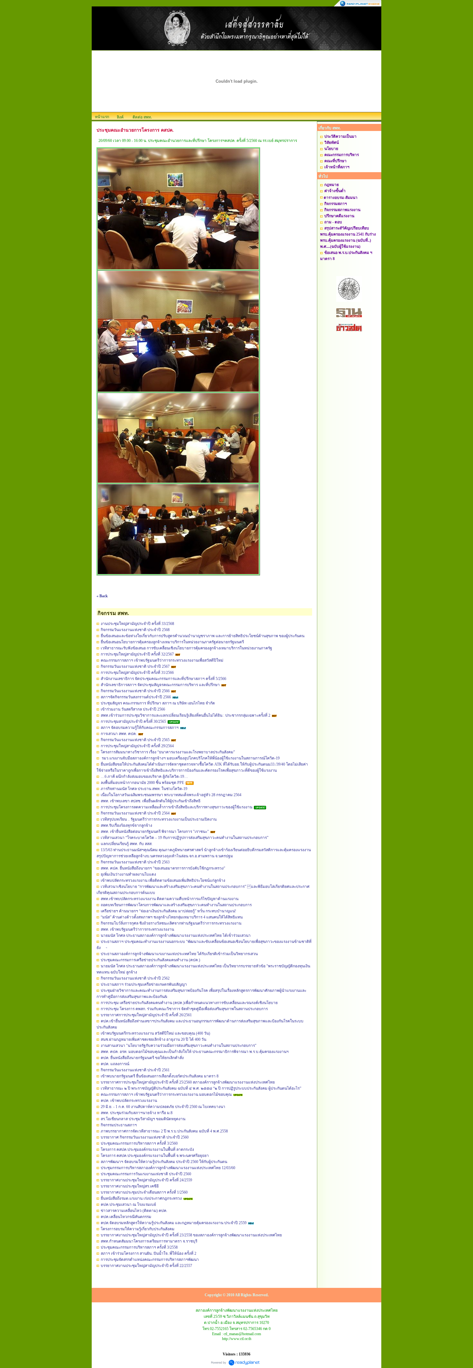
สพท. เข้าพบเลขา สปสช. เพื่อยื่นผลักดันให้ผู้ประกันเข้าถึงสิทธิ (150, 801)
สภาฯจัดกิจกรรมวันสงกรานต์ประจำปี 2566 (136, 697)
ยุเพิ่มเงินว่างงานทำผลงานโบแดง (128, 874)
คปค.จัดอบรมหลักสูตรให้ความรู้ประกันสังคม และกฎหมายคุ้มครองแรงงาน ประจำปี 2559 (173, 1223)
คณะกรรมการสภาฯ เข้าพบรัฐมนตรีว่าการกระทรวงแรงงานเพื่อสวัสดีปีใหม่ (162, 660)
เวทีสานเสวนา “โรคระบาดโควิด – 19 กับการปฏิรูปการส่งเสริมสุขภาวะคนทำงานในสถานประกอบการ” (184, 837)
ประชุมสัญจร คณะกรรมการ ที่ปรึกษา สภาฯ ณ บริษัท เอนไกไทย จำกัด (158, 703)
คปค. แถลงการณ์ (115, 1064)
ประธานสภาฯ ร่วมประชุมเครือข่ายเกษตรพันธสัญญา (144, 984)
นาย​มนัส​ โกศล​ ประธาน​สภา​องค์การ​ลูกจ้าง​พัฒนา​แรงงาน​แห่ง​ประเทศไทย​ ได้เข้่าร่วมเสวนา (176, 935)
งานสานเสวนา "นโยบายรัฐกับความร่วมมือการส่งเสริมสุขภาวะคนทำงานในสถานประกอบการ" (178, 1045)
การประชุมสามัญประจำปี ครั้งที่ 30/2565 (133, 721)
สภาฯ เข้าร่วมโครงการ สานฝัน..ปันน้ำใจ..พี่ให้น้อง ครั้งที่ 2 (148, 1253)
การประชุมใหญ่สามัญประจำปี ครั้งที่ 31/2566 (137, 672)
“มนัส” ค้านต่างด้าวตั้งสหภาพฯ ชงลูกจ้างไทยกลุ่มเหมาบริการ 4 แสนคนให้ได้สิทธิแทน (172, 917)
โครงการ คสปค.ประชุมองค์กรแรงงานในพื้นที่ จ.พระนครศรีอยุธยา (155, 1155)
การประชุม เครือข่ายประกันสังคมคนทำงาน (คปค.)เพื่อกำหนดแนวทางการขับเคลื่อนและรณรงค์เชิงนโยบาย (189, 1002)
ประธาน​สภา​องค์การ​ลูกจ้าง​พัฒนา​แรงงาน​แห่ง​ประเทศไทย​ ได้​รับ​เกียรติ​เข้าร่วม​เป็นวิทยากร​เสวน (179, 954)
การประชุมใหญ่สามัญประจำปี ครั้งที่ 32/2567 (137, 654)
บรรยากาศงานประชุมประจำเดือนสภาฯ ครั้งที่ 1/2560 (144, 1192)
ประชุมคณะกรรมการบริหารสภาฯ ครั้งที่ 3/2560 (139, 1143)
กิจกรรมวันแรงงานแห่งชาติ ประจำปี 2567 (135, 666)
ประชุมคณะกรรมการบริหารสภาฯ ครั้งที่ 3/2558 (139, 1247)
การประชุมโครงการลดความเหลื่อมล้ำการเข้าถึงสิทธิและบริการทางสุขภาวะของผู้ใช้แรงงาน (176, 807)
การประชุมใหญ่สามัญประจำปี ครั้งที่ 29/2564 (137, 746)
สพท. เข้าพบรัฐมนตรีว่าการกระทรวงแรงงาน (137, 929)
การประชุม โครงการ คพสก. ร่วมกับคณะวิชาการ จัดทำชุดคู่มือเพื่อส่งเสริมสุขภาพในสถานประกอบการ (184, 1009)
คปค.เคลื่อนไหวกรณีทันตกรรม (126, 1216)
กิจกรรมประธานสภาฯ (119, 1125)
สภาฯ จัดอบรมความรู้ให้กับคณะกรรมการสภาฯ (140, 727)
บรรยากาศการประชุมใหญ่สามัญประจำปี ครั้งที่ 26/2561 (146, 1015)
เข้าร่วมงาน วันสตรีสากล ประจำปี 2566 (133, 709)
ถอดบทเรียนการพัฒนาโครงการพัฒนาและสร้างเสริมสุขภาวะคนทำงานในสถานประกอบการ (176, 905)
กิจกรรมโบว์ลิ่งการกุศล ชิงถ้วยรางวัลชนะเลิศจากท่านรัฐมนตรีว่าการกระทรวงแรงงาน (171, 923)
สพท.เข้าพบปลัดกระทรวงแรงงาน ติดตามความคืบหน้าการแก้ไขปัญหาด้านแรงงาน (169, 899)
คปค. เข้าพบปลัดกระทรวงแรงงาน (129, 1100)
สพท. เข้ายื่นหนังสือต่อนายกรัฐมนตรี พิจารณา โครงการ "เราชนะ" (155, 831)
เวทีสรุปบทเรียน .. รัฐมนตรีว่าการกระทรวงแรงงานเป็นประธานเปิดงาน (159, 819)
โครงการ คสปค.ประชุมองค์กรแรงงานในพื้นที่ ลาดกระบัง (147, 1149)
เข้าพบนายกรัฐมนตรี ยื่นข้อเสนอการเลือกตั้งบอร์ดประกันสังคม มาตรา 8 (159, 1076)
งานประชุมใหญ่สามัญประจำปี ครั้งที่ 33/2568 (137, 623)
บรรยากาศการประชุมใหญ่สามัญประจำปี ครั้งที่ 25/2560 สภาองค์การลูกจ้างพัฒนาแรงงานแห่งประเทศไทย (188, 1082)
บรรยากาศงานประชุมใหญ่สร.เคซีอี (130, 1186)
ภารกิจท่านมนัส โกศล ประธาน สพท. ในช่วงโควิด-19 (144, 788)
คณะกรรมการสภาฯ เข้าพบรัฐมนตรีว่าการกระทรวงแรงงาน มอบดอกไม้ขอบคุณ (166, 1094)
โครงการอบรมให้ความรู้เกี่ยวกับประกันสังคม (137, 1229)
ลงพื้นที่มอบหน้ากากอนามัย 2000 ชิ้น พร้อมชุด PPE (142, 782)
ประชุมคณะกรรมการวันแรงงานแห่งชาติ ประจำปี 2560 (146, 1174)
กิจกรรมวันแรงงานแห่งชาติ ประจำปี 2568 (135, 630)
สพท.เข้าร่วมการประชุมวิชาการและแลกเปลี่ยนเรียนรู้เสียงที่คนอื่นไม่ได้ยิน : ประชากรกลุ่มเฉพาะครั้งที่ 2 (185, 715)
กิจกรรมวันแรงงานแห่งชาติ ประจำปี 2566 (135, 691)
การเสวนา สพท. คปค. (119, 733)
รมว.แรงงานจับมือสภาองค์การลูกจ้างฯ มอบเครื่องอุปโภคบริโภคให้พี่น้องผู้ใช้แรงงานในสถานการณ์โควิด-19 (190, 758)
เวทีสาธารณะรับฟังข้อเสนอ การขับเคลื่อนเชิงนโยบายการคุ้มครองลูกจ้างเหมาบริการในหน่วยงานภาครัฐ (186, 648)
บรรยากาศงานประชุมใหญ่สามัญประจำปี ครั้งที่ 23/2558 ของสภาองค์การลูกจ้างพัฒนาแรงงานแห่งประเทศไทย (191, 1235)
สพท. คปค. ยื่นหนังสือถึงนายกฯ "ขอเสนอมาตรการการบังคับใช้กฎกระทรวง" (163, 868)
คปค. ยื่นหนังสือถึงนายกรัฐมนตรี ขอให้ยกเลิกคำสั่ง (142, 1058)
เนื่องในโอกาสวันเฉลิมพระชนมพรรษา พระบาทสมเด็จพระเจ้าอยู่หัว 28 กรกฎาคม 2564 (171, 795)
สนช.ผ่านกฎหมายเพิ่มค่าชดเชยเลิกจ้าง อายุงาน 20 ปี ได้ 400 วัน (153, 1039)
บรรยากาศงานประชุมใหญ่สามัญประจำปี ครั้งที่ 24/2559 (146, 1180)
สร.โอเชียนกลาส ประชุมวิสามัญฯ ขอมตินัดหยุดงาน (143, 1119)
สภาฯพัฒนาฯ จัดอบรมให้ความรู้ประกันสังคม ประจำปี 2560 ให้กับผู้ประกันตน (164, 1161)
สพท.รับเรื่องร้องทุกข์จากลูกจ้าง (126, 825)
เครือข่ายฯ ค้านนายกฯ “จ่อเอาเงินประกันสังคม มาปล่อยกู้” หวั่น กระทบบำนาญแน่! (168, 911)
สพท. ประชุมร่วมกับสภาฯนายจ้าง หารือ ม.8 (136, 1113)
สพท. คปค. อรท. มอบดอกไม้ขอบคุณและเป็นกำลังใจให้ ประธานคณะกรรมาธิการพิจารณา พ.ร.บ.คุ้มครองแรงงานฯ (195, 1051)
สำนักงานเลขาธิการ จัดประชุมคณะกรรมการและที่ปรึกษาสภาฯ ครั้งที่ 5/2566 (163, 678)
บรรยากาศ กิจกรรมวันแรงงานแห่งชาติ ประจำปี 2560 (145, 1137)
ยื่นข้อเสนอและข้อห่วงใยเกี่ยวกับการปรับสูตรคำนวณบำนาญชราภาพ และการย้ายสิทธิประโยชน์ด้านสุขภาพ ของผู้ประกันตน (202, 636)
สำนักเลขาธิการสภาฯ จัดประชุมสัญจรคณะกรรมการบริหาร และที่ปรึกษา (160, 685)
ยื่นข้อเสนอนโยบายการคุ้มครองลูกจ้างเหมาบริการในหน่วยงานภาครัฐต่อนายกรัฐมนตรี (172, 642)
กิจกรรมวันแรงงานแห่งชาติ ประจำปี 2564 (135, 813)
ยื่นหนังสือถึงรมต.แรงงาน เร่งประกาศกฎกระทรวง (141, 1198)
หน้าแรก (102, 117)
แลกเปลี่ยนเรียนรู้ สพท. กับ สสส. (127, 844)
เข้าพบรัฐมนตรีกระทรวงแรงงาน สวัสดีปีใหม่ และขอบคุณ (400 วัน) (155, 1033)
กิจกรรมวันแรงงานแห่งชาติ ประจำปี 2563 (135, 862)
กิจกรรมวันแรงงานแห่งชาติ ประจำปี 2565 (135, 740)
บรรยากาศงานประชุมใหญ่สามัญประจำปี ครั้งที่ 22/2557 (146, 1265)
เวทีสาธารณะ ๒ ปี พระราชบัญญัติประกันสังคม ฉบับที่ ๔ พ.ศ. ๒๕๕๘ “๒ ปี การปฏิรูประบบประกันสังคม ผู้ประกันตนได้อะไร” (201, 1088)
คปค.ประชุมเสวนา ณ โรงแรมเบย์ (128, 1204)
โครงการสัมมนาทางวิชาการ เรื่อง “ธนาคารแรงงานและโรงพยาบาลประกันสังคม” (168, 752)
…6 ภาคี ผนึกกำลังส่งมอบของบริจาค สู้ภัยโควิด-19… (144, 776)
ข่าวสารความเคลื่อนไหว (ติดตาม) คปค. (134, 1210)
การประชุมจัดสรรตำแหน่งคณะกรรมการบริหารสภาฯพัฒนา (150, 1259)
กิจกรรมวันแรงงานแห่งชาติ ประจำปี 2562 (135, 978)
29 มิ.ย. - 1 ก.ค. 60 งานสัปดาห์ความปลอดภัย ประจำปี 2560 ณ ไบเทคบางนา (163, 1106)
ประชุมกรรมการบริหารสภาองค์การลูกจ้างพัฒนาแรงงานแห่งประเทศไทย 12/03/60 (168, 1168)
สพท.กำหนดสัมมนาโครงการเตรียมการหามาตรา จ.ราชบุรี (149, 1241)
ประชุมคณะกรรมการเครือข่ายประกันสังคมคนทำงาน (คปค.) (150, 960)
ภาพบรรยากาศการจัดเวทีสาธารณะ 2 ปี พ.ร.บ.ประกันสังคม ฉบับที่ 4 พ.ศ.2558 (164, 1131)
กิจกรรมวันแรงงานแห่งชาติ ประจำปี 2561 (135, 1070)
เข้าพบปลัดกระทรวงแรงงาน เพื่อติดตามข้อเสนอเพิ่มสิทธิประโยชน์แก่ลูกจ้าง (163, 880)
